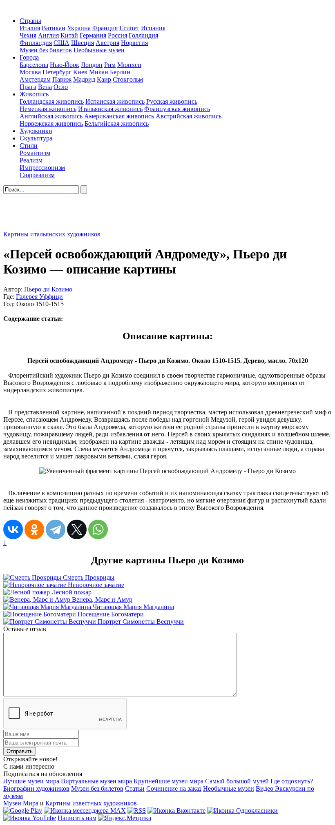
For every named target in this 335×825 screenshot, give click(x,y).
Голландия (143, 35)
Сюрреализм (37, 174)
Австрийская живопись (188, 116)
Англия (48, 35)
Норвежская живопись (51, 123)
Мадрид (84, 79)
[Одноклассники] (34, 529)
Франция (105, 27)
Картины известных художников (91, 803)
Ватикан (53, 27)
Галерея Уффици (39, 296)
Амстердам (35, 79)
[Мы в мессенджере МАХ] (85, 810)
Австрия (107, 42)
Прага (28, 86)
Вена (45, 86)
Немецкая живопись (48, 108)
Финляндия (36, 42)
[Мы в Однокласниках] (242, 810)
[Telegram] (55, 529)
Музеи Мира (20, 803)
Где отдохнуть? (291, 781)
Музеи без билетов (46, 50)
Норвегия (134, 42)
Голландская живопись (52, 101)
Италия (30, 27)
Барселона (34, 64)
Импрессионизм (42, 167)
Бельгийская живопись (117, 123)
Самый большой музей (237, 781)
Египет (129, 27)
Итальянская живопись (110, 108)
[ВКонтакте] (13, 529)
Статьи (135, 788)
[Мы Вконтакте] (176, 810)
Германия (93, 35)
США (61, 42)
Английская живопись (51, 116)
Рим (110, 64)
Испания (153, 27)
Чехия (28, 35)
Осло (61, 86)
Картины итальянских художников (51, 234)
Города (29, 57)
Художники (36, 130)
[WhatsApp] (98, 529)
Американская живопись (119, 116)
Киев (80, 72)
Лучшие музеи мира (31, 781)
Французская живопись (177, 108)
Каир (104, 79)
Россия (117, 35)
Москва (30, 72)
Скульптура (36, 138)
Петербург (56, 72)
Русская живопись (171, 101)
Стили (29, 145)
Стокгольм (128, 79)
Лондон (92, 64)
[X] (77, 529)
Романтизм (35, 152)
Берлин (120, 72)
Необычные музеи (99, 50)
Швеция (82, 42)
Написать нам (77, 817)
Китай (69, 35)
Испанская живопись (115, 101)
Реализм (31, 160)
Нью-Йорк (64, 64)
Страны (30, 20)
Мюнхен (129, 64)
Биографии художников (36, 788)
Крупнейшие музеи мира (168, 781)
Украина (79, 27)
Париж (61, 79)
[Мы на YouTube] (29, 817)
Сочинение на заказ (173, 788)
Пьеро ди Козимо (48, 289)
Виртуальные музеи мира (96, 781)
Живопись (34, 94)
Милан (98, 72)
